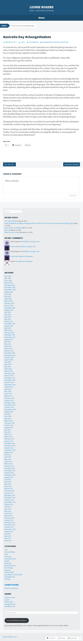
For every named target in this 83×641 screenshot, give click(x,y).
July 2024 (8, 312)
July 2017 (8, 430)
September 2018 (10, 410)
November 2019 (10, 380)
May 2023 (8, 319)
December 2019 (10, 378)
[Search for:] (14, 211)
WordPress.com (10, 606)
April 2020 (8, 369)
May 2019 (8, 391)
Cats (6, 550)
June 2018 (8, 416)
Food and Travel (10, 559)
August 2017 (9, 428)
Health (7, 561)
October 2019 (9, 382)
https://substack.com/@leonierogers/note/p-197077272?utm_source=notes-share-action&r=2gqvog (39, 223)
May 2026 (8, 278)
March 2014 (9, 516)
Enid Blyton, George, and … (31, 242)
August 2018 (9, 412)
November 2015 (10, 471)
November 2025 (10, 288)
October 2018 (9, 407)
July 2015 (8, 480)
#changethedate (47, 42)
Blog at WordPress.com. (10, 637)
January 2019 (9, 401)
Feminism (8, 557)
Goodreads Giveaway (72, 164)
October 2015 (9, 473)
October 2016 (9, 448)
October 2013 (9, 527)
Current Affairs (10, 552)
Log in (7, 600)
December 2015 (10, 468)
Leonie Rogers (41, 7)
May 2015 (8, 484)
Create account (10, 598)
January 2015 (9, 493)
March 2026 (9, 283)
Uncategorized (33, 42)
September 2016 (10, 450)
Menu (41, 17)
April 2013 (8, 541)
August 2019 (9, 387)
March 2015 (9, 489)
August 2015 (9, 477)
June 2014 (8, 509)
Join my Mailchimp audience (16, 620)
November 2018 (10, 405)
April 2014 (8, 514)
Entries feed (9, 602)
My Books (8, 563)
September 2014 (10, 502)
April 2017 (8, 434)
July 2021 (8, 342)
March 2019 (9, 396)
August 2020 (9, 360)
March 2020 (9, 371)
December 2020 (10, 353)
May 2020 (8, 367)
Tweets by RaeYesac (11, 588)
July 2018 (8, 414)
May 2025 (8, 297)
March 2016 (9, 464)
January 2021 (9, 351)
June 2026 (8, 276)
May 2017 (8, 432)
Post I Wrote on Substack (13, 228)
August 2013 (9, 532)
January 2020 (9, 376)
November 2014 (10, 498)
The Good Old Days (11, 221)
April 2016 (8, 462)
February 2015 (9, 491)
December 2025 (10, 285)
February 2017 (9, 439)
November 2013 (10, 525)
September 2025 (10, 290)
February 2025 (9, 303)
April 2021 (8, 346)
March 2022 (9, 330)
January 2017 (9, 441)
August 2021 (9, 339)
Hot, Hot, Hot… (9, 164)
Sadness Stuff (9, 572)
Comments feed (10, 604)
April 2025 (8, 299)
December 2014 (10, 495)
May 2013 (8, 538)
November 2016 (10, 446)
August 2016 (9, 453)
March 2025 (9, 301)
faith (6, 554)
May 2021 (8, 344)
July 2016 (8, 455)
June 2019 (8, 389)
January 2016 (9, 466)
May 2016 (8, 459)
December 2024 (10, 308)
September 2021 (10, 337)
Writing (7, 579)
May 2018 (8, 419)
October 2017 (9, 425)
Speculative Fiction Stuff (13, 575)
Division (7, 230)
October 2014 (9, 500)
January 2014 (9, 520)
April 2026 (8, 281)
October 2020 (9, 358)
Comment (73, 195)
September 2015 (10, 475)
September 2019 (10, 385)
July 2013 (8, 534)
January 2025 (9, 306)
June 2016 (8, 457)
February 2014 (9, 518)
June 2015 (8, 482)
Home (4, 26)
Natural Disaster (10, 566)
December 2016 (10, 443)
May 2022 (8, 328)
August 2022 (9, 326)
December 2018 (10, 403)
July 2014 (8, 507)
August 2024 (9, 310)
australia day (64, 42)
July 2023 (8, 315)
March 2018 (9, 421)
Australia (56, 42)
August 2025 (9, 292)
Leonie (22, 42)
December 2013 (10, 523)
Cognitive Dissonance (25, 256)
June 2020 (8, 364)
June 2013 (8, 536)
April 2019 (8, 394)
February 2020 (9, 373)
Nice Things (9, 568)
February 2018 (9, 423)
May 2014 (8, 511)
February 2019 (9, 398)
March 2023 (9, 321)
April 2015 (8, 486)
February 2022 (9, 333)
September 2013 (10, 529)
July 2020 (8, 362)
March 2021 (9, 349)
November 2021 (10, 335)
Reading (7, 570)
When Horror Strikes (12, 232)
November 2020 (10, 355)
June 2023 (8, 317)
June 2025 (8, 294)
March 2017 (9, 437)
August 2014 (9, 504)
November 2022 (10, 324)
